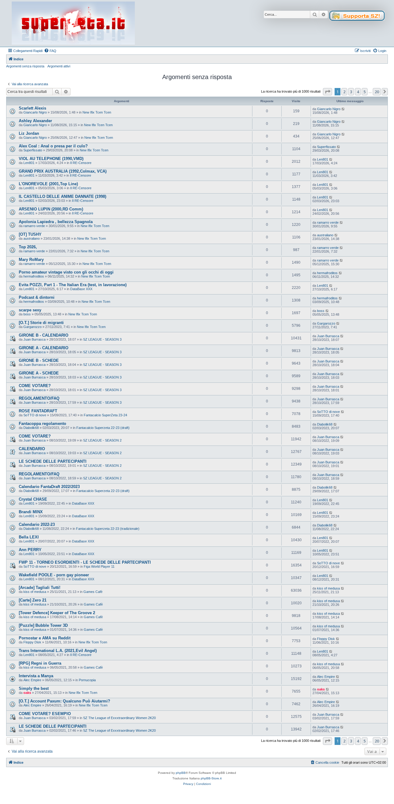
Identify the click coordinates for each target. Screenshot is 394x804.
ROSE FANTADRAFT (38, 411)
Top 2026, (28, 247)
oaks (27, 692)
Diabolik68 (31, 428)
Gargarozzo (32, 327)
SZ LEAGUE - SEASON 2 (102, 440)
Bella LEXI (29, 537)
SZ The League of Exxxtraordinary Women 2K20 (119, 718)
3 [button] (351, 91)
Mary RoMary (31, 259)
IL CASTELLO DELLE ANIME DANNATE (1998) (62, 196)
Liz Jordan (29, 133)
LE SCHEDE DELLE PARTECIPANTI (52, 461)
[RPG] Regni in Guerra (40, 663)
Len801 (28, 163)
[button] (327, 91)
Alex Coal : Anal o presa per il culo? (53, 146)
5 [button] (365, 91)
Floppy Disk (32, 642)
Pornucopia (87, 680)
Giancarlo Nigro (35, 112)
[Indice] (73, 23)
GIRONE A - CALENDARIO (43, 348)
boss (27, 314)
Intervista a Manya (36, 676)
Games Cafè (93, 592)
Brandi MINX (31, 512)
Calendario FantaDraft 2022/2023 (49, 486)
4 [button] (358, 91)
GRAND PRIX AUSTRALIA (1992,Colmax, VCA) (63, 171)
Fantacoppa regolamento (42, 423)
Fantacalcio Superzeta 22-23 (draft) (103, 428)
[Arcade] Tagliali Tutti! (39, 587)
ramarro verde (34, 226)
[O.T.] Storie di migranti (41, 322)
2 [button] (344, 91)
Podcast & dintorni (36, 297)
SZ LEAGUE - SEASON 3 (102, 339)
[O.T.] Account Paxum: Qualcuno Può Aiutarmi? (64, 701)
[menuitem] (50, 50)
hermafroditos (33, 276)
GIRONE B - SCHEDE (39, 360)
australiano (31, 238)
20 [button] (377, 91)
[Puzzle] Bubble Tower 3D (43, 625)
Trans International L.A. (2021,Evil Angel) (58, 650)
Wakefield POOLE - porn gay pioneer (54, 575)
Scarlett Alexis (32, 108)
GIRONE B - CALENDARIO (43, 335)
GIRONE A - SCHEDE (39, 373)
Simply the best (34, 688)
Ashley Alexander (35, 120)
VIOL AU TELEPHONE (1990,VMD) (51, 158)
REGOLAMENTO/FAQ (39, 398)
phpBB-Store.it (211, 778)
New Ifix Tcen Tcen (96, 112)
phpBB (181, 772)
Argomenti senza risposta (25, 66)
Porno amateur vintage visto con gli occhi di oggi (66, 272)
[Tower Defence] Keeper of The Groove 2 (57, 612)
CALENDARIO (32, 448)
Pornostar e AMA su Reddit (44, 638)
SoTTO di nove (34, 415)
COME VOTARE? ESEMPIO (45, 713)
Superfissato (32, 150)
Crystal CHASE (33, 499)
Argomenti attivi (58, 66)
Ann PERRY (30, 549)
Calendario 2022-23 (37, 524)
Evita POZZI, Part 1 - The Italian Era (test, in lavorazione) (73, 284)
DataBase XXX (81, 289)
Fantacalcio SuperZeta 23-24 (105, 415)
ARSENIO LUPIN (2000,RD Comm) (51, 209)
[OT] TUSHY (30, 234)
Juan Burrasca (34, 339)
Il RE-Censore (80, 163)
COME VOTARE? (35, 385)
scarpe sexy (30, 310)
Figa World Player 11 (99, 566)
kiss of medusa (34, 592)
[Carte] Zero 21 (32, 600)
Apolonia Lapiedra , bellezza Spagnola (56, 221)
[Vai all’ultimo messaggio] (343, 109)
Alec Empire (32, 680)
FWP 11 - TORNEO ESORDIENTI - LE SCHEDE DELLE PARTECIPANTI (85, 562)
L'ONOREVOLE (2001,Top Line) (48, 184)
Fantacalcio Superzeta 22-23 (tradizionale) (107, 528)
